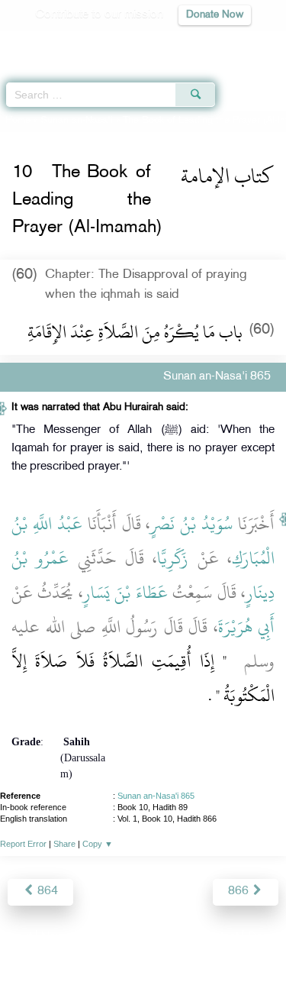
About (17, 937)
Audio (241, 42)
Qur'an (61, 42)
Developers (160, 937)
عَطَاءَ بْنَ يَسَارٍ (125, 593)
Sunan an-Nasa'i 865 (155, 795)
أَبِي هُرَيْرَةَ (246, 627)
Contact (218, 937)
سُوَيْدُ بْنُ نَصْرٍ (191, 524)
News (56, 937)
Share (64, 843)
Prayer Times (180, 42)
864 (46, 891)
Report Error (23, 843)
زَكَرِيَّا (172, 558)
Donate (266, 937)
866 (240, 891)
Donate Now (214, 15)
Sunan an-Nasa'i (76, 120)
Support (101, 937)
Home (18, 120)
